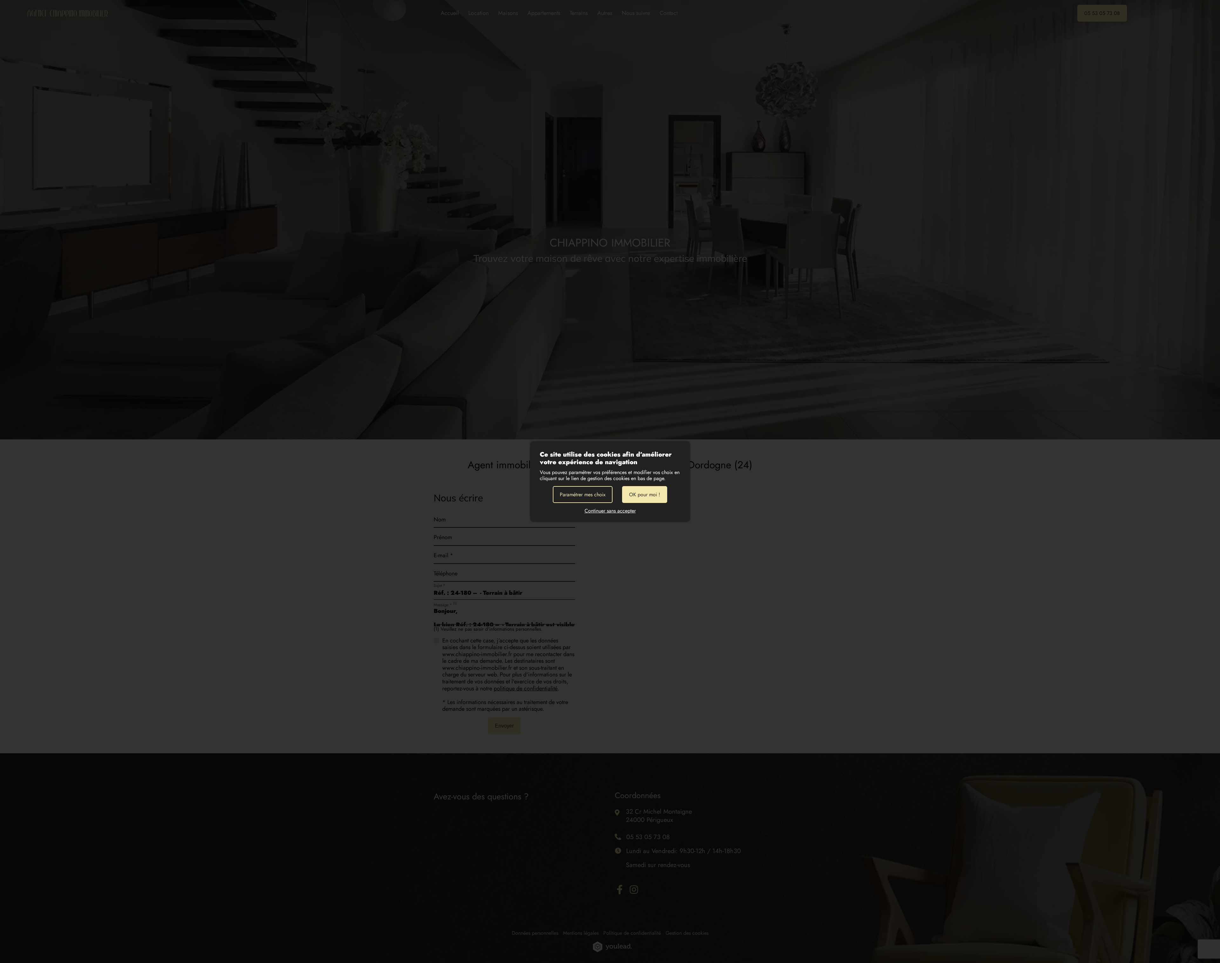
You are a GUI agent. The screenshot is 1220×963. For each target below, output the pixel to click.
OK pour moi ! (644, 494)
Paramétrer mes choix (583, 494)
